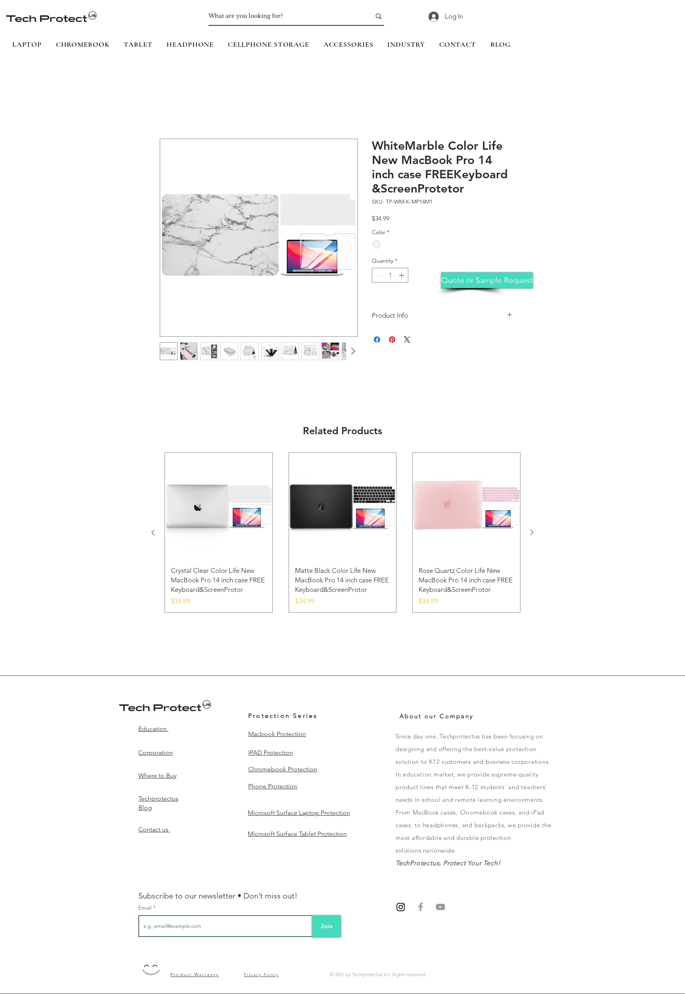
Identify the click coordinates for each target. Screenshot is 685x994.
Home (169, 110)
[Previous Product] (153, 532)
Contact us (154, 829)
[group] (342, 532)
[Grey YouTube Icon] (440, 907)
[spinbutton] (390, 275)
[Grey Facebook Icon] (420, 907)
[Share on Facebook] (377, 339)
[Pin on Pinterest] (392, 339)
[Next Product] (532, 532)
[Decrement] (378, 275)
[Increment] (402, 275)
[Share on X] (407, 339)
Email (145, 908)
